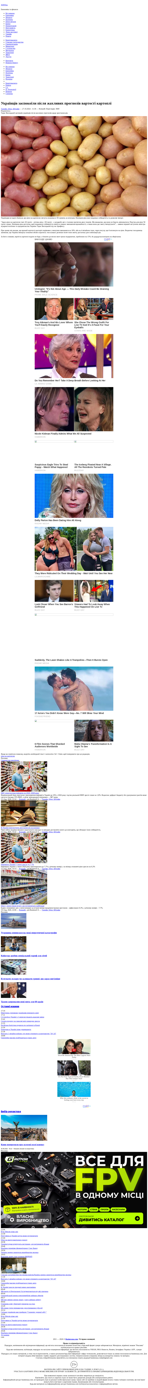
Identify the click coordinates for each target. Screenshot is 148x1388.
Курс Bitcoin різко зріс (9, 1232)
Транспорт (10, 53)
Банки (8, 24)
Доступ (8, 57)
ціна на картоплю (8, 756)
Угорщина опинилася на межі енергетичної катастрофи (29, 932)
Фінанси (9, 17)
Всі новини (10, 13)
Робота (8, 85)
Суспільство (10, 48)
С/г (7, 87)
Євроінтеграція (12, 44)
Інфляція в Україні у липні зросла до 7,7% (17, 865)
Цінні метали (11, 22)
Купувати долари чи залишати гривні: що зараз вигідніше (30, 979)
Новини (9, 92)
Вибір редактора (11, 1111)
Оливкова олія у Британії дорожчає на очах (18, 1304)
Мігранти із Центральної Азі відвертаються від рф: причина (24, 1291)
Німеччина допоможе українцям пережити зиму (20, 1013)
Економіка (10, 15)
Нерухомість (10, 28)
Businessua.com (71, 1339)
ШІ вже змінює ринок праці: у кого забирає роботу (21, 1300)
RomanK (22, 799)
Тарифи (9, 34)
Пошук (8, 36)
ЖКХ (8, 55)
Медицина (10, 50)
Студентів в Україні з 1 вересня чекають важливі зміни (22, 1017)
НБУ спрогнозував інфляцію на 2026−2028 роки (20, 793)
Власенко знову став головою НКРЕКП (16, 1257)
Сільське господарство (14, 42)
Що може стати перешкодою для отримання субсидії (21, 1308)
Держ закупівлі (11, 32)
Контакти (9, 61)
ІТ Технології (11, 89)
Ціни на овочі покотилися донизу (14, 1240)
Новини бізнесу (12, 63)
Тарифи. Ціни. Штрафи (10, 109)
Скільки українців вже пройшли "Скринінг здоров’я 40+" (24, 1312)
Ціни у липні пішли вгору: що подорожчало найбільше (22, 906)
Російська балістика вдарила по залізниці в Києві (20, 1025)
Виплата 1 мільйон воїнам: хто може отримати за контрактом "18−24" (28, 1034)
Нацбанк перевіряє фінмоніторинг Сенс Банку (19, 1248)
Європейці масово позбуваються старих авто (18, 1038)
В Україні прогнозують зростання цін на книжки (20, 828)
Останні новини (10, 1006)
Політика (9, 20)
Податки (9, 79)
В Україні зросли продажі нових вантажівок (18, 1287)
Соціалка (9, 94)
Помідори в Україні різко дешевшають (16, 1029)
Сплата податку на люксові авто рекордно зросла (20, 1021)
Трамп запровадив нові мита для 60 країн (22, 1001)
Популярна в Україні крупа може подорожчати (19, 1236)
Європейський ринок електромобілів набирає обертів (22, 1296)
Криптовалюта (11, 40)
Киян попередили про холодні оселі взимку (22, 1144)
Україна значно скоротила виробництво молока (19, 1252)
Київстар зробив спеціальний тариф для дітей (24, 955)
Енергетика (10, 30)
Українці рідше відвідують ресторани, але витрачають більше (25, 1244)
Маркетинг (10, 46)
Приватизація (11, 26)
